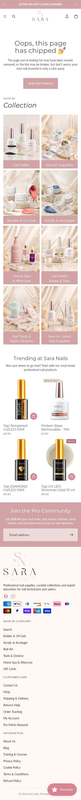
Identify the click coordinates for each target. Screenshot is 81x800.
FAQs (6, 692)
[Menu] (5, 16)
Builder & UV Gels (14, 636)
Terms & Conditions (15, 774)
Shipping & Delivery (15, 698)
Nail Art (8, 649)
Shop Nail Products (40, 83)
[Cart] (76, 16)
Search (7, 629)
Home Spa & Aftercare (17, 662)
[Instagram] (13, 596)
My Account (11, 718)
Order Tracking (12, 711)
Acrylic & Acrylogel (15, 642)
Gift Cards (9, 669)
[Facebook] (5, 596)
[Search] (13, 16)
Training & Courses (15, 754)
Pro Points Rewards (15, 725)
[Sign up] (71, 534)
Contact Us (10, 685)
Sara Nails (33, 793)
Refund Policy (12, 781)
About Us (9, 741)
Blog (6, 748)
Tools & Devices (13, 656)
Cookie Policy (11, 767)
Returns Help (11, 705)
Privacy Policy (12, 761)
